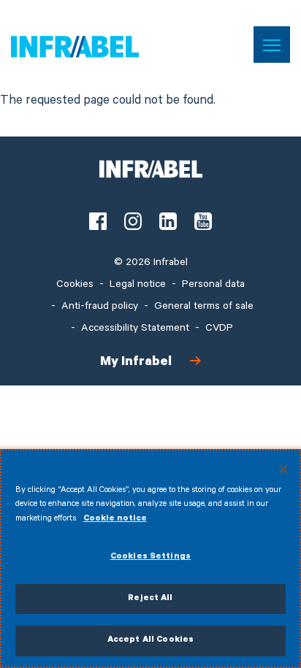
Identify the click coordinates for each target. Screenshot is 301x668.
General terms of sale (204, 307)
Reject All (150, 599)
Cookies (75, 285)
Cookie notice (115, 519)
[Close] (283, 469)
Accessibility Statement (135, 329)
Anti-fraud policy (99, 307)
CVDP (219, 329)
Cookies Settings (150, 557)
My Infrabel (136, 363)
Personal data (213, 285)
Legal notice (138, 285)
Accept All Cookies (150, 640)
